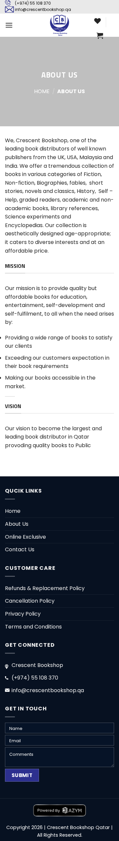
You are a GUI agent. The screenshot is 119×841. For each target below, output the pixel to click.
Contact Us (19, 549)
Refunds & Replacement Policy (45, 588)
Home (42, 91)
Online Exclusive (25, 537)
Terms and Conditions (33, 627)
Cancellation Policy (30, 601)
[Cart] (100, 35)
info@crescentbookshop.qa (43, 9)
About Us (16, 524)
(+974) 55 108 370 (33, 3)
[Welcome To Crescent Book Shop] (59, 25)
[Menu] (9, 25)
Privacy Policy (23, 614)
